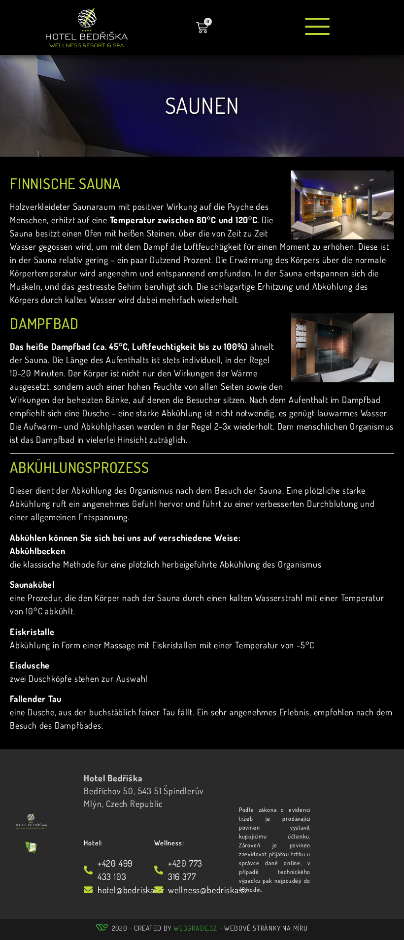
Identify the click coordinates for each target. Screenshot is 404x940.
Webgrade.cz (195, 928)
